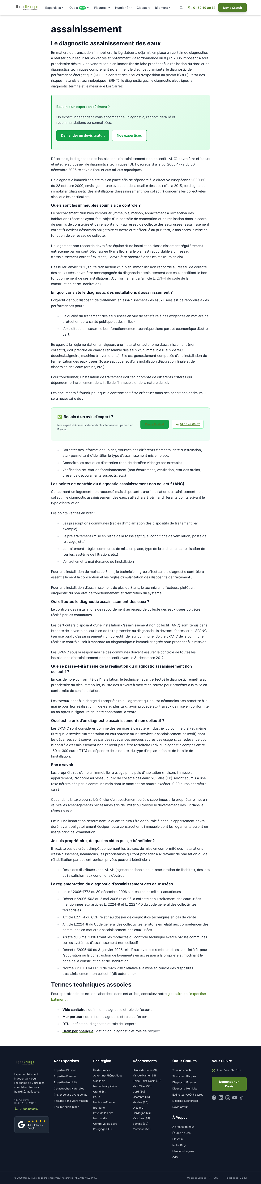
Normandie (100, 1118)
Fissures (100, 8)
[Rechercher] (181, 7)
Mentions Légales (183, 1151)
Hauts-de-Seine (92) (145, 1070)
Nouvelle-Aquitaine (105, 1086)
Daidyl (243, 1177)
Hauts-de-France (104, 1102)
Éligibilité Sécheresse (185, 1100)
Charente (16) (141, 1096)
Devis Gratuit (232, 8)
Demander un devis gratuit (83, 135)
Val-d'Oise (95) (142, 1086)
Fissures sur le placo (66, 1106)
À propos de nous (183, 1126)
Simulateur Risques (184, 1076)
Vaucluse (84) (141, 1118)
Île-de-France (101, 1070)
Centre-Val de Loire (105, 1123)
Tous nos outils (181, 1070)
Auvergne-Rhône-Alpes (107, 1075)
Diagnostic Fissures (184, 1082)
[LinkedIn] (221, 1097)
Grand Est (99, 1091)
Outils (77, 8)
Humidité (121, 8)
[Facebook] (214, 1097)
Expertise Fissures (65, 1076)
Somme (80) (140, 1123)
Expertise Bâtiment (65, 1070)
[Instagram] (227, 1097)
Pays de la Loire (103, 1113)
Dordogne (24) (142, 1113)
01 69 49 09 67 (204, 8)
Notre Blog (179, 1145)
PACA (96, 1096)
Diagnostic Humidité (184, 1088)
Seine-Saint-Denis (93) (147, 1080)
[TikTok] (241, 1097)
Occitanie (99, 1080)
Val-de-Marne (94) (144, 1075)
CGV (175, 1157)
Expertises (53, 8)
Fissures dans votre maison (71, 1100)
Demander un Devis (229, 1084)
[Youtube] (234, 1097)
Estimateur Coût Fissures (187, 1094)
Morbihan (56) (142, 1129)
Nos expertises (129, 135)
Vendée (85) (140, 1102)
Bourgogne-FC (102, 1129)
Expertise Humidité (65, 1082)
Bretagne (99, 1107)
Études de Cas (181, 1132)
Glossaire (143, 8)
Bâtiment (161, 8)
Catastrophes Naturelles (69, 1088)
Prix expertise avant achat (70, 1094)
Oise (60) (138, 1107)
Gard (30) (139, 1091)
